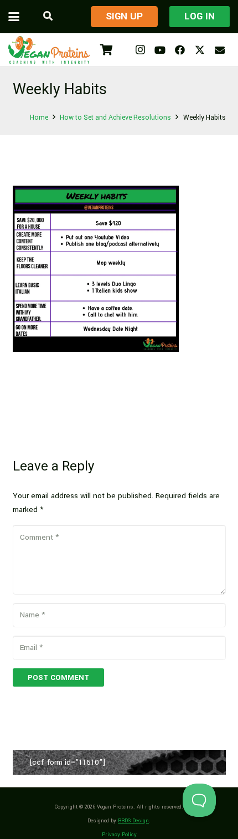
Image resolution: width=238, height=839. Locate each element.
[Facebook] (180, 50)
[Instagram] (140, 50)
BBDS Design (133, 821)
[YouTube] (160, 50)
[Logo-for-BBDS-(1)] (49, 50)
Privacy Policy (119, 834)
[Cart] (106, 49)
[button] (14, 16)
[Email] (220, 50)
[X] (200, 50)
